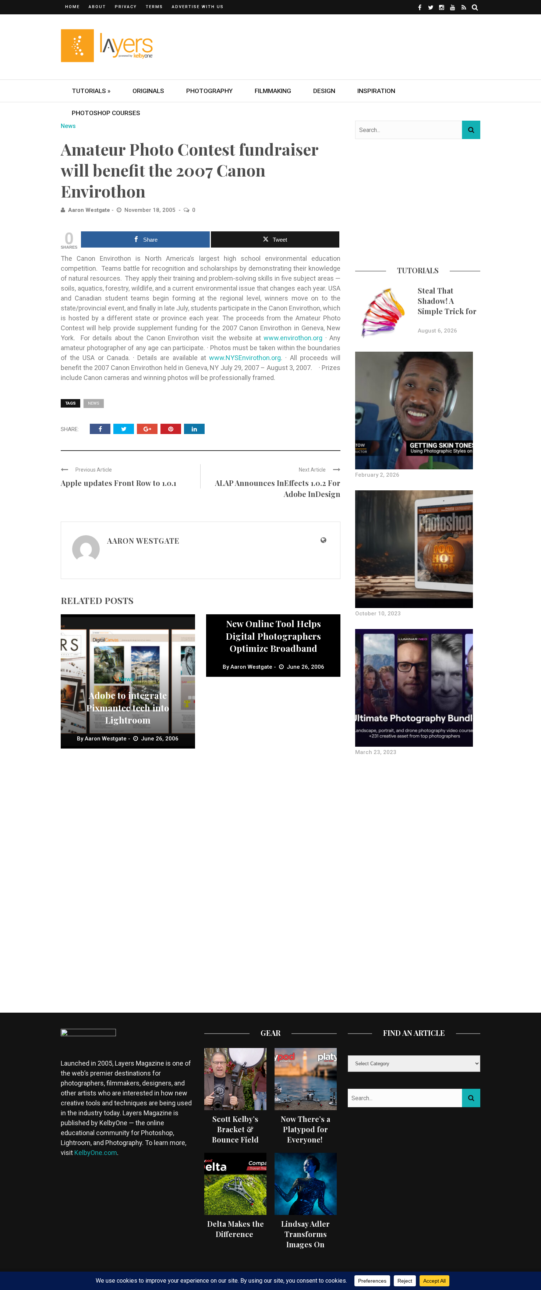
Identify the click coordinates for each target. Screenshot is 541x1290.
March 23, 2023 (375, 752)
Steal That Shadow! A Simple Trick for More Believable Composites (447, 311)
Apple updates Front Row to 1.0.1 (118, 483)
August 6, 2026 (437, 330)
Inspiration (376, 91)
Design (324, 91)
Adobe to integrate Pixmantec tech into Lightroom (127, 707)
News (68, 125)
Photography (209, 91)
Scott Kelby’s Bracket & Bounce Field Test (235, 1134)
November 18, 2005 (150, 210)
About (97, 6)
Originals (148, 91)
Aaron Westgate (89, 210)
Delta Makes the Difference (235, 1229)
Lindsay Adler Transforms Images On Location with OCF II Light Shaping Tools (305, 1249)
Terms (154, 6)
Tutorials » (91, 91)
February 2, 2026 (377, 475)
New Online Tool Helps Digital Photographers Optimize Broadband (273, 636)
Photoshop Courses (106, 113)
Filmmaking (273, 91)
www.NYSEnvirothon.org (245, 358)
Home (72, 6)
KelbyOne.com (95, 1152)
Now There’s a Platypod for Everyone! (305, 1129)
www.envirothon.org (293, 338)
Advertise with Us (198, 6)
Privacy (126, 6)
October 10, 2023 (378, 613)
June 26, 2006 (159, 738)
